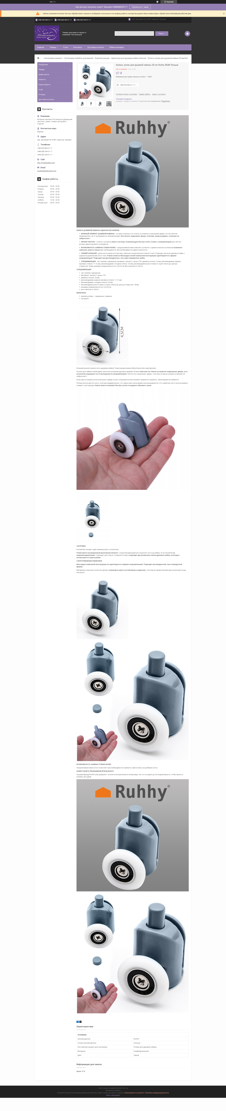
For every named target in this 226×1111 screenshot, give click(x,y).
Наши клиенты (44, 85)
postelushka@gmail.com (46, 171)
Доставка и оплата (95, 47)
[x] (80, 1022)
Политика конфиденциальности (157, 1093)
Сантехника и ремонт (53, 58)
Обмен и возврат (116, 47)
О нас (65, 47)
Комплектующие (102, 58)
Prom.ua (125, 1088)
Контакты (78, 47)
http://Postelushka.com (46, 163)
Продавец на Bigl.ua (113, 1090)
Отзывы (42, 94)
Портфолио (43, 65)
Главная (40, 47)
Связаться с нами (140, 7)
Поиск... (162, 34)
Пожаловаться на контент (134, 1093)
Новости (42, 79)
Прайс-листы (44, 74)
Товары (53, 47)
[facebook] (78, 1022)
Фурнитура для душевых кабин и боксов (128, 58)
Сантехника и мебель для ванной (78, 58)
